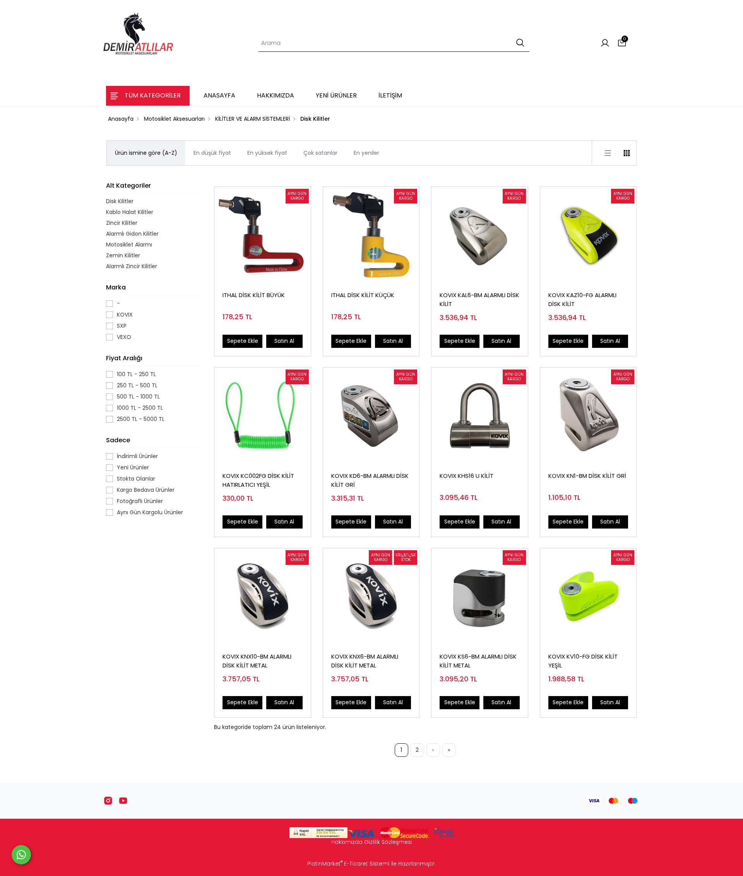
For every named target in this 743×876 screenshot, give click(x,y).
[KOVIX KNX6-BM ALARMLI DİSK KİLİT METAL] (371, 596)
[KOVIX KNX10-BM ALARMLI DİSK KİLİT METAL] (262, 596)
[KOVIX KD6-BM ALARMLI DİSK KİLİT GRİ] (371, 416)
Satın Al (284, 341)
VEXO (124, 337)
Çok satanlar (320, 153)
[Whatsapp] (21, 854)
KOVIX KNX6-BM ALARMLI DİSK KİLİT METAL (364, 660)
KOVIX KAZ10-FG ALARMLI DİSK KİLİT (582, 299)
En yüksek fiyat (267, 153)
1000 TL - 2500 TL (140, 408)
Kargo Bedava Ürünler (146, 490)
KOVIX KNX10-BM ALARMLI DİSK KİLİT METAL (257, 660)
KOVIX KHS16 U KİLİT (466, 476)
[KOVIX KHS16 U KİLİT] (479, 416)
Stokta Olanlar (136, 478)
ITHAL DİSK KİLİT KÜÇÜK (362, 295)
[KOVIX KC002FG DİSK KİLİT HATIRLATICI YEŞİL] (262, 416)
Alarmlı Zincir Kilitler (131, 266)
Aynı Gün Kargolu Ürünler (150, 512)
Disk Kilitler (120, 201)
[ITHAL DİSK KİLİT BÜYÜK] (262, 235)
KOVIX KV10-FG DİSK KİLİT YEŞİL (583, 660)
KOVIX (125, 314)
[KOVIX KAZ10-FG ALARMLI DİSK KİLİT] (588, 235)
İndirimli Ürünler (137, 456)
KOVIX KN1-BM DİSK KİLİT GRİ (587, 476)
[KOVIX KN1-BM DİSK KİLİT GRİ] (588, 416)
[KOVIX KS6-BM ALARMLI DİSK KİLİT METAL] (479, 596)
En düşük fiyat (212, 153)
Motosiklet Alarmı (129, 244)
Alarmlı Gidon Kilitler (132, 234)
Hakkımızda (347, 842)
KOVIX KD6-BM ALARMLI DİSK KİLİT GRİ (370, 480)
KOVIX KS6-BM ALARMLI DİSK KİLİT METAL (478, 660)
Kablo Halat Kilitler (129, 212)
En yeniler (366, 153)
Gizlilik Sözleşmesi (388, 842)
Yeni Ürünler (133, 467)
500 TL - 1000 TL (138, 396)
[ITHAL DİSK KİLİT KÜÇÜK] (371, 235)
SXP (122, 326)
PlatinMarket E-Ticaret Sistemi (348, 863)
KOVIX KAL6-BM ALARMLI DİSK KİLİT (479, 299)
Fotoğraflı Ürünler (140, 501)
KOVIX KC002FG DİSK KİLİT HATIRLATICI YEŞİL (258, 480)
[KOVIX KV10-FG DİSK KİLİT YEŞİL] (588, 596)
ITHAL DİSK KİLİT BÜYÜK (254, 295)
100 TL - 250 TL (136, 374)
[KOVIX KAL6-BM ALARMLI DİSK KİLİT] (479, 235)
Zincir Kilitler (121, 223)
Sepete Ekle (242, 341)
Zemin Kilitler (123, 255)
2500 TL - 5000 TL (140, 419)
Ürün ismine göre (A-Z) (146, 153)
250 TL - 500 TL (137, 385)
